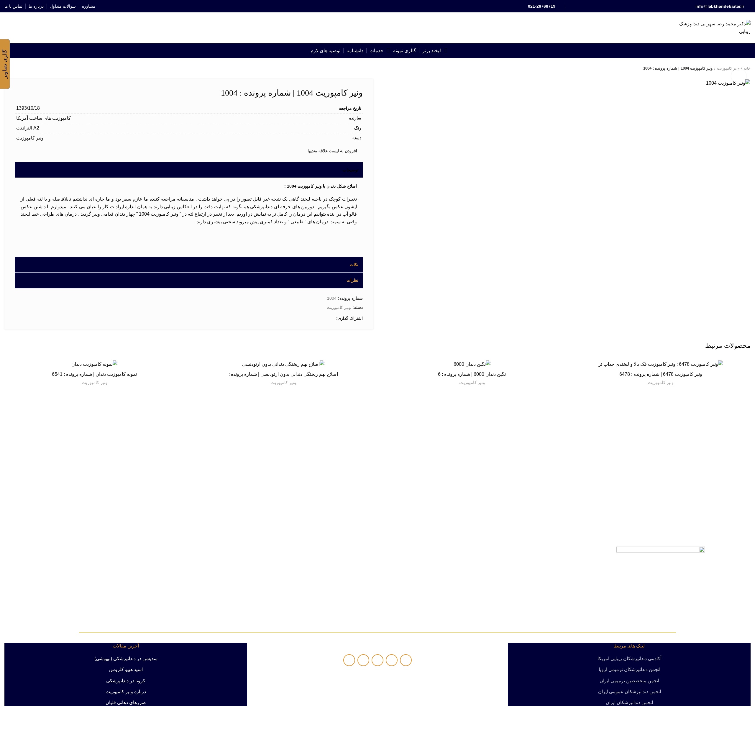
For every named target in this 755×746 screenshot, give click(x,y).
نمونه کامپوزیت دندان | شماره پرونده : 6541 (94, 374)
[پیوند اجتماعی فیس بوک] (391, 6)
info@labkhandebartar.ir (719, 6)
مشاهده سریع (575, 383)
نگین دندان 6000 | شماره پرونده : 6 (472, 374)
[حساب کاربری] (23, 28)
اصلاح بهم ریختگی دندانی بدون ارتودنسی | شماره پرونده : (283, 374)
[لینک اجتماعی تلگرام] (364, 6)
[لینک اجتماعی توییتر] (384, 6)
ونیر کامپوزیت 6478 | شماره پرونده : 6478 (660, 374)
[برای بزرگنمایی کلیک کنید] (738, 76)
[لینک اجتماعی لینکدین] (377, 6)
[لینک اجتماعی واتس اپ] (370, 6)
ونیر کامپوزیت (661, 382)
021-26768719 (541, 6)
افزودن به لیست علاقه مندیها (575, 369)
